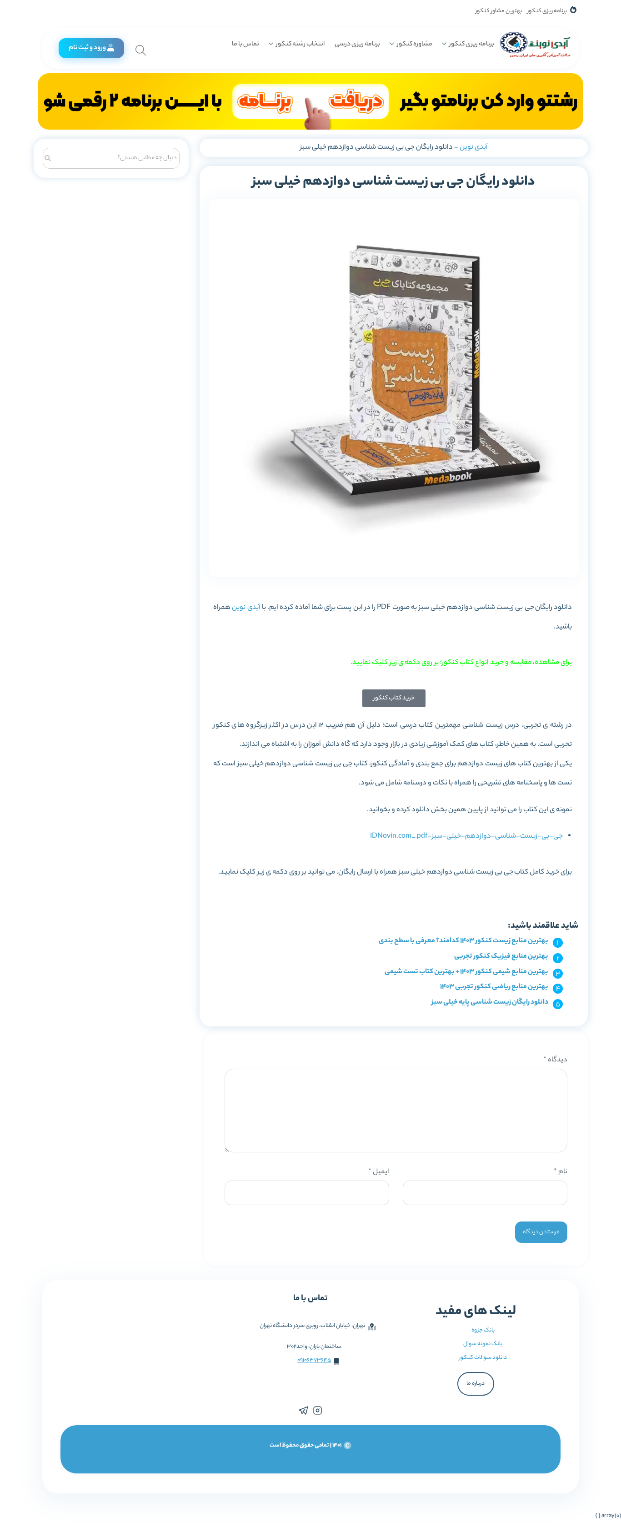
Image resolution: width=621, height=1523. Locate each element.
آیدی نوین (474, 147)
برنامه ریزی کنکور (547, 11)
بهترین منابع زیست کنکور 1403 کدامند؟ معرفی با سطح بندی (463, 941)
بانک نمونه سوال (482, 1344)
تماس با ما (245, 44)
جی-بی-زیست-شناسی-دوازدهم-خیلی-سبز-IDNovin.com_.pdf (466, 836)
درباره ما (475, 1383)
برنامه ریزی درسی (357, 44)
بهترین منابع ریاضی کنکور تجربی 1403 (494, 987)
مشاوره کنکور (414, 44)
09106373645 (314, 1360)
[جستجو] (48, 157)
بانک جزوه (483, 1330)
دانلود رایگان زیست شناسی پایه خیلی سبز (489, 1002)
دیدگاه (555, 1060)
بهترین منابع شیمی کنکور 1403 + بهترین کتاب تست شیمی (466, 972)
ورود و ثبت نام (87, 48)
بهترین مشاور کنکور (499, 11)
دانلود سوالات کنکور (483, 1357)
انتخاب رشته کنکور (300, 44)
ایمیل (378, 1172)
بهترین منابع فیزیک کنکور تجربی (501, 956)
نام (560, 1172)
